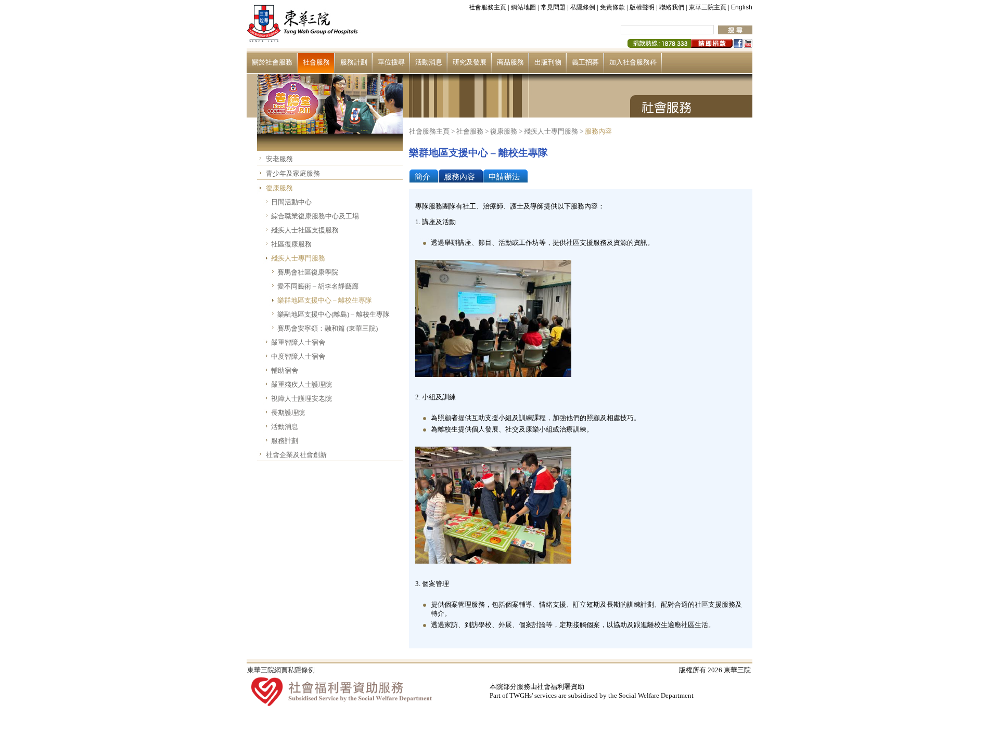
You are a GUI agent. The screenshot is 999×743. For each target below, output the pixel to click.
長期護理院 (288, 412)
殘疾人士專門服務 (298, 258)
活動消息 (428, 62)
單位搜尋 (391, 62)
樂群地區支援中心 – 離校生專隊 (324, 300)
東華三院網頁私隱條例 (281, 670)
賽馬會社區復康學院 (307, 272)
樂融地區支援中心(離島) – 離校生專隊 (333, 314)
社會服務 (316, 62)
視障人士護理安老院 (301, 398)
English (741, 7)
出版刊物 (547, 62)
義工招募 (585, 62)
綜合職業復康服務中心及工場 (315, 216)
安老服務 (279, 159)
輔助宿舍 (284, 370)
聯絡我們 (671, 7)
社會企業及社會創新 (296, 455)
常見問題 (553, 7)
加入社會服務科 (633, 62)
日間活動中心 (291, 202)
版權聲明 (642, 7)
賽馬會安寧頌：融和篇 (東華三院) (327, 328)
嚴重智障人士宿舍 (298, 342)
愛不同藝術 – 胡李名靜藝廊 (317, 286)
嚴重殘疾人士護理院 (301, 384)
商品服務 (510, 62)
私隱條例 (582, 7)
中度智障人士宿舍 (298, 356)
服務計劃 (353, 62)
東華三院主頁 (707, 7)
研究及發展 (469, 62)
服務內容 (598, 131)
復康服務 (279, 188)
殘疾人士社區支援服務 (305, 230)
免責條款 (612, 7)
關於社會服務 (272, 62)
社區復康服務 (291, 244)
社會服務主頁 (487, 7)
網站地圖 (523, 7)
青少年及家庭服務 (293, 173)
